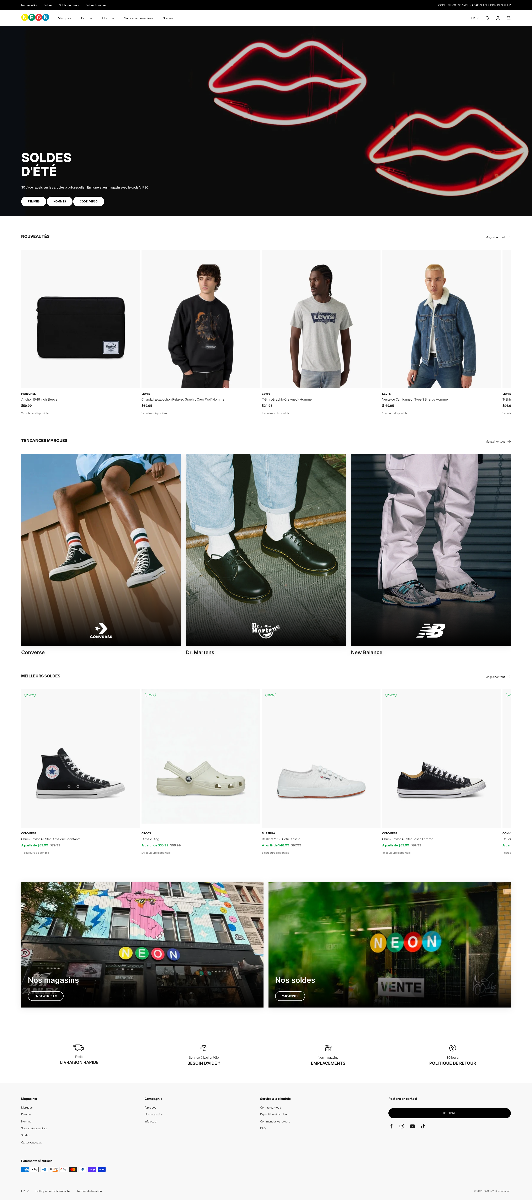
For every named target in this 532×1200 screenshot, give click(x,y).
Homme (108, 18)
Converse (28, 833)
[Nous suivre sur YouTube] (412, 1126)
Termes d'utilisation (89, 1191)
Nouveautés (29, 5)
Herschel (28, 393)
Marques (64, 18)
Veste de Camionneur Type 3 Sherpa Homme (415, 399)
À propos (150, 1107)
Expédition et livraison (274, 1114)
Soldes (48, 5)
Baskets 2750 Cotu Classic (281, 839)
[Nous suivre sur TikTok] (423, 1126)
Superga (268, 833)
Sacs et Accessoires (34, 1128)
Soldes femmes (69, 5)
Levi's (146, 393)
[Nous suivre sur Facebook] (391, 1126)
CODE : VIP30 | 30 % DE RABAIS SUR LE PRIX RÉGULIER (474, 5)
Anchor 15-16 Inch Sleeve (39, 399)
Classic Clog (150, 839)
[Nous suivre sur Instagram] (402, 1126)
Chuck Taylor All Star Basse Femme (407, 839)
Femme (86, 18)
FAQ (263, 1128)
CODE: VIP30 (88, 201)
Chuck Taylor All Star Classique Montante (51, 839)
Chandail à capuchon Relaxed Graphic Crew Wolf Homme (183, 399)
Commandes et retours (275, 1121)
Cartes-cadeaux (31, 1142)
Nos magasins (154, 1114)
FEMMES (33, 201)
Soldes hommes (96, 5)
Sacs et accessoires (138, 18)
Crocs (146, 833)
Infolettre (150, 1121)
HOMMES (59, 201)
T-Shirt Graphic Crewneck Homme (287, 399)
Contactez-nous (270, 1107)
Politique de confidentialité (53, 1191)
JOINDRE (449, 1113)
